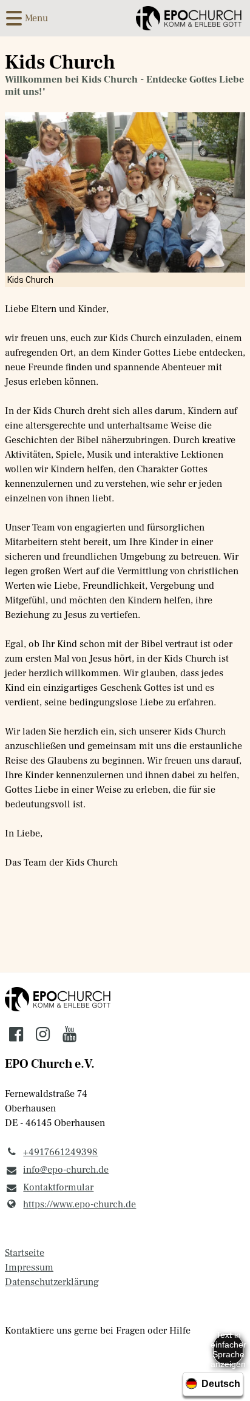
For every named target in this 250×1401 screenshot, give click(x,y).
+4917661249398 (60, 1152)
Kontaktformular (58, 1187)
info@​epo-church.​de (66, 1170)
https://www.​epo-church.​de (79, 1204)
